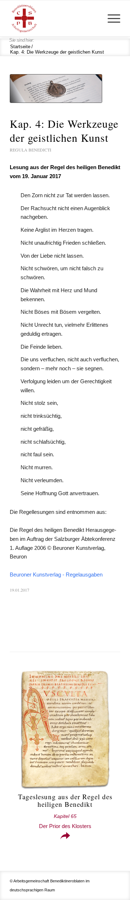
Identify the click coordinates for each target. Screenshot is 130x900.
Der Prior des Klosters (65, 821)
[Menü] (110, 18)
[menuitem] (110, 18)
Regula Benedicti (30, 150)
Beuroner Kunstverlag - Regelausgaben (56, 574)
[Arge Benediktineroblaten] (54, 18)
